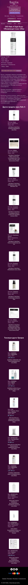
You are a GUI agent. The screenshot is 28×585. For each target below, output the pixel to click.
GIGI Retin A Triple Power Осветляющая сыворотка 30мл (14, 298)
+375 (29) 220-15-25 (14, 10)
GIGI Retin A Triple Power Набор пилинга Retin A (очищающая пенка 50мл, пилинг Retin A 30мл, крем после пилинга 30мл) (14, 327)
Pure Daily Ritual (15, 439)
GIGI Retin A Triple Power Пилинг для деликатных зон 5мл (14, 243)
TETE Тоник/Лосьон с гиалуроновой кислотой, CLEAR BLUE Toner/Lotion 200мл (14, 419)
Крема (14, 122)
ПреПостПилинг (15, 523)
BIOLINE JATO (14, 437)
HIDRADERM (14, 354)
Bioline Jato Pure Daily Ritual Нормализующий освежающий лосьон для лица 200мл (14, 446)
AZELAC (13, 382)
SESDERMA (13, 353)
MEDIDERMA (14, 522)
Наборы (15, 150)
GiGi (6, 59)
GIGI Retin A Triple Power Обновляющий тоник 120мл (14, 269)
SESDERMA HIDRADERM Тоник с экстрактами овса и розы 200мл (14, 474)
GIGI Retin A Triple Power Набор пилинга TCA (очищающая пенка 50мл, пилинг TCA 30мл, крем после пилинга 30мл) (14, 158)
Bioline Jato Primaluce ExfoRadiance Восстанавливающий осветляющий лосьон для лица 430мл (14, 503)
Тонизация (9, 62)
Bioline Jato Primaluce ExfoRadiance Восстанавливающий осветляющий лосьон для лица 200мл (14, 560)
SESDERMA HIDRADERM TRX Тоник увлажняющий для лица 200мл (14, 361)
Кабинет (19, 18)
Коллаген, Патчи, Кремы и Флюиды (13, 411)
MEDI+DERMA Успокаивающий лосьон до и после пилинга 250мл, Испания (14, 530)
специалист (18, 70)
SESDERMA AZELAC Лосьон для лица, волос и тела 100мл (14, 389)
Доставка (7, 16)
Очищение (15, 206)
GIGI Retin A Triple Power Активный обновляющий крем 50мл (14, 128)
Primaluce (13, 495)
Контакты (13, 16)
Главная (4, 578)
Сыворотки (15, 291)
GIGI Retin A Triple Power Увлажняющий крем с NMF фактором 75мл (14, 185)
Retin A (7, 60)
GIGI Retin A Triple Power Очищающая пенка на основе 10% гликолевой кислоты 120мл (14, 213)
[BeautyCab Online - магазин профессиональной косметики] (14, 4)
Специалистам (19, 16)
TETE (12, 409)
